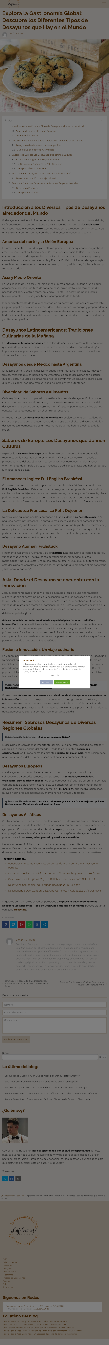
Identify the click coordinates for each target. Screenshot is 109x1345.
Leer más (54, 675)
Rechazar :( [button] (46, 682)
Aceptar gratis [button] (62, 682)
